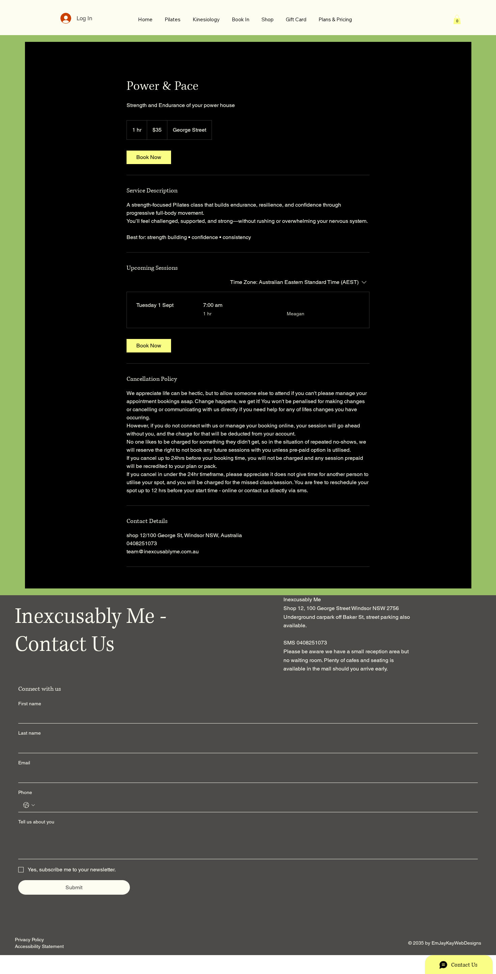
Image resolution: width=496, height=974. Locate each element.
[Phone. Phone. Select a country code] (29, 805)
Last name (29, 733)
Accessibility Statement (39, 946)
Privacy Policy (29, 939)
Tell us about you (36, 821)
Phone (25, 792)
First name (29, 703)
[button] (457, 19)
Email (24, 762)
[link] (149, 157)
